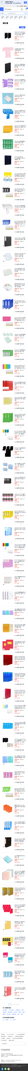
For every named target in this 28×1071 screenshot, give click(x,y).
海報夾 (7, 1019)
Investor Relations (10, 1034)
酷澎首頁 (2, 17)
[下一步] (21, 1004)
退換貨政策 (3, 1036)
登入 (18, 6)
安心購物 (3, 1038)
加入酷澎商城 (3, 1040)
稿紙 (23, 1010)
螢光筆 (15, 1012)
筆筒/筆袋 (14, 1014)
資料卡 (14, 1019)
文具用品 (11, 17)
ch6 (3, 1019)
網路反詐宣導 (11, 1040)
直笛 (18, 1014)
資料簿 (25, 17)
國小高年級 (21, 17)
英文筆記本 (5, 1010)
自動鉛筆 (4, 1012)
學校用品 (16, 17)
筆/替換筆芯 (10, 1012)
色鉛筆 (19, 1012)
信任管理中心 (10, 1036)
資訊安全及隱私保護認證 (17, 1038)
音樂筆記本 (18, 1010)
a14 (11, 1019)
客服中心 (25, 6)
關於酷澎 (3, 1034)
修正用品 (9, 1014)
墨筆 (23, 1012)
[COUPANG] (5, 1050)
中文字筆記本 (11, 1010)
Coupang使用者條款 (20, 1034)
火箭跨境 (7, 17)
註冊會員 (21, 6)
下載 (25, 2)
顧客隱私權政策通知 (19, 1036)
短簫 (22, 1014)
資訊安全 (8, 1038)
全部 (2, 13)
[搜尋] (25, 13)
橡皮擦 (4, 1014)
